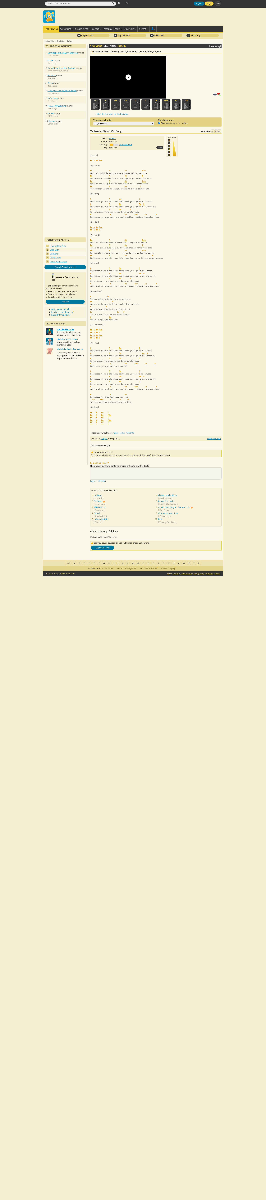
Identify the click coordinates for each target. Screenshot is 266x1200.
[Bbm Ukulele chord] (166, 104)
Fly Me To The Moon (167, 495)
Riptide (50, 60)
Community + (130, 29)
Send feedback (214, 438)
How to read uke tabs (60, 309)
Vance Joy (52, 63)
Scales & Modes (149, 568)
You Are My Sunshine (57, 105)
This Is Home (100, 507)
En (217, 3)
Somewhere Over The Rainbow (61, 68)
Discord (142, 29)
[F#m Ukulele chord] (125, 104)
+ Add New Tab (51, 29)
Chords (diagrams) (127, 568)
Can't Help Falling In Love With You (174, 507)
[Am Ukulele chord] (156, 104)
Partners (209, 573)
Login (209, 3)
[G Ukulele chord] (145, 104)
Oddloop (98, 495)
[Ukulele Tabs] (49, 16)
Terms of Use (186, 573)
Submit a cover (102, 547)
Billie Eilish (54, 249)
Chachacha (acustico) (168, 513)
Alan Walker (100, 516)
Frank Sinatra (165, 498)
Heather (52, 121)
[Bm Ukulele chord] (115, 104)
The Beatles (55, 257)
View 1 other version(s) (124, 433)
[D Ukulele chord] (135, 104)
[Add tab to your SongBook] (219, 94)
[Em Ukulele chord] (95, 104)
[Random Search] (127, 2)
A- (212, 131)
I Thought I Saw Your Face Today (62, 90)
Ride (160, 519)
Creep (50, 83)
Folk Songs (52, 108)
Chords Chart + (82, 29)
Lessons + (107, 29)
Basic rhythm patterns (61, 315)
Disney (98, 522)
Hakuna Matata (101, 519)
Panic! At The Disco (58, 261)
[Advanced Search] (119, 2)
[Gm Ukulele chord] (186, 104)
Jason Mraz (100, 504)
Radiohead (52, 86)
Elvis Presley (164, 510)
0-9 (68, 563)
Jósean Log (164, 516)
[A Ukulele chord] (105, 104)
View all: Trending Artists (65, 267)
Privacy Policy (199, 573)
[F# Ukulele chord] (176, 104)
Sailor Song (53, 98)
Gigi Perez (52, 101)
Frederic (121, 45)
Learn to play (169, 568)
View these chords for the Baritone (112, 114)
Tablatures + (66, 29)
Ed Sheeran (53, 116)
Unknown (54, 253)
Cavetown (99, 510)
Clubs (217, 573)
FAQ (169, 573)
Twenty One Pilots (167, 522)
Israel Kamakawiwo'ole (58, 70)
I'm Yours (98, 501)
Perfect (51, 113)
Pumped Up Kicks (166, 501)
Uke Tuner (108, 568)
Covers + (96, 29)
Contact (175, 573)
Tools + (118, 29)
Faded (97, 513)
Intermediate (126, 144)
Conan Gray (53, 123)
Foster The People (167, 504)
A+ (219, 131)
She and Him (53, 93)
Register (199, 3)
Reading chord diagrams (62, 312)
